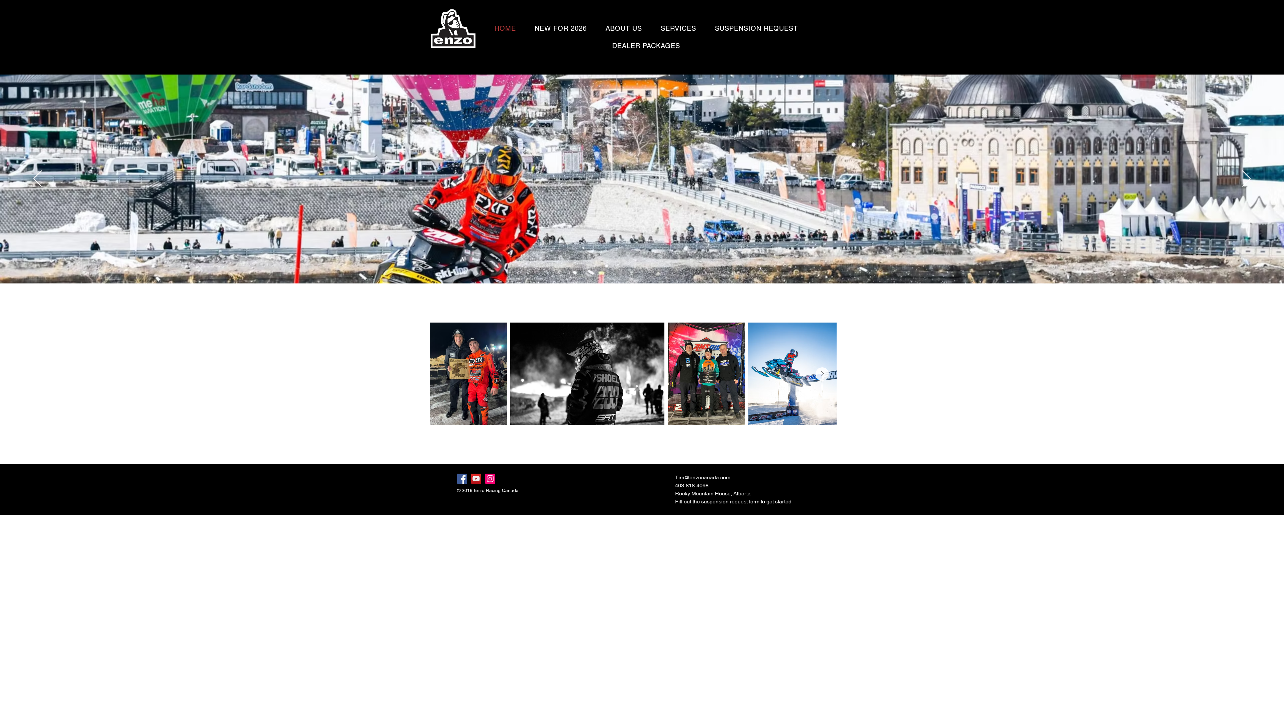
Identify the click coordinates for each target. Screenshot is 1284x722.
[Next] (1246, 179)
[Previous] (37, 179)
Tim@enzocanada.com (702, 477)
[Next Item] (822, 374)
